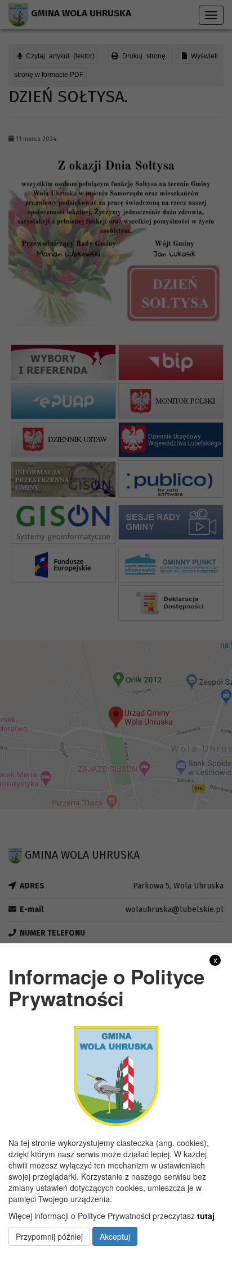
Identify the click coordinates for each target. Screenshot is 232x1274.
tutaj (206, 1215)
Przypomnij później (49, 1236)
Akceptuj (115, 1236)
